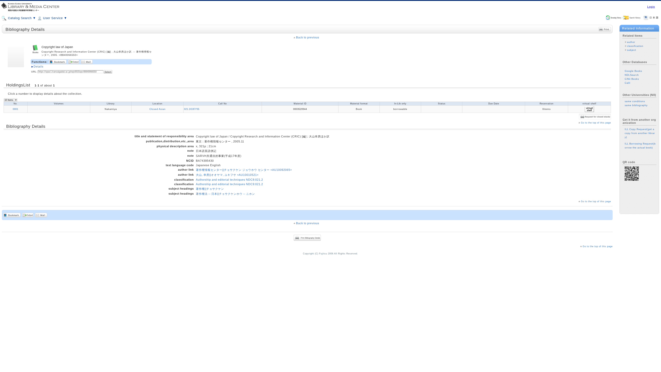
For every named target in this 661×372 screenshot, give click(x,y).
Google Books (633, 71)
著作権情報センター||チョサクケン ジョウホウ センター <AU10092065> (244, 169)
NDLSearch (632, 75)
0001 (15, 109)
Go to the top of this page (596, 122)
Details (38, 66)
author (631, 42)
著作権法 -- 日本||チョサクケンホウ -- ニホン (225, 193)
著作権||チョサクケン (210, 188)
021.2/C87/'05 (191, 109)
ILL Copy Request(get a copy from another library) (640, 133)
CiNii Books (632, 79)
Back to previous (307, 37)
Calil (627, 82)
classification (635, 46)
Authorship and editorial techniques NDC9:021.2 (229, 184)
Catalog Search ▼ (21, 18)
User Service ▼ (54, 18)
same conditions (635, 101)
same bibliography (636, 105)
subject (631, 50)
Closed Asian (157, 109)
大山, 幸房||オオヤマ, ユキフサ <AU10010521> (227, 174)
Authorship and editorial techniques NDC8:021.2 (229, 179)
